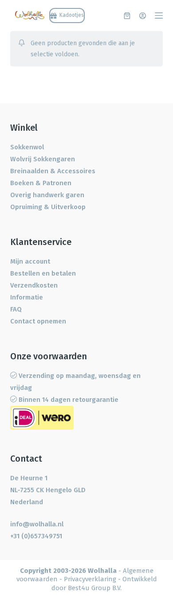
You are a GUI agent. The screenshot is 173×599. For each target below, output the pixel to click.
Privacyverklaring (90, 579)
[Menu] (159, 15)
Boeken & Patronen (40, 183)
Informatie (26, 297)
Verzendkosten (34, 285)
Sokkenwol (27, 147)
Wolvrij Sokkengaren (42, 159)
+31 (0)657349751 (36, 536)
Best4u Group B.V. (95, 588)
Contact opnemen (38, 321)
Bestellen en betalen (43, 273)
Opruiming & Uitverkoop (48, 207)
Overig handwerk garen (47, 195)
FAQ (16, 309)
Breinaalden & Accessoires (52, 171)
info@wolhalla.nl (36, 524)
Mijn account (30, 261)
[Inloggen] (142, 15)
